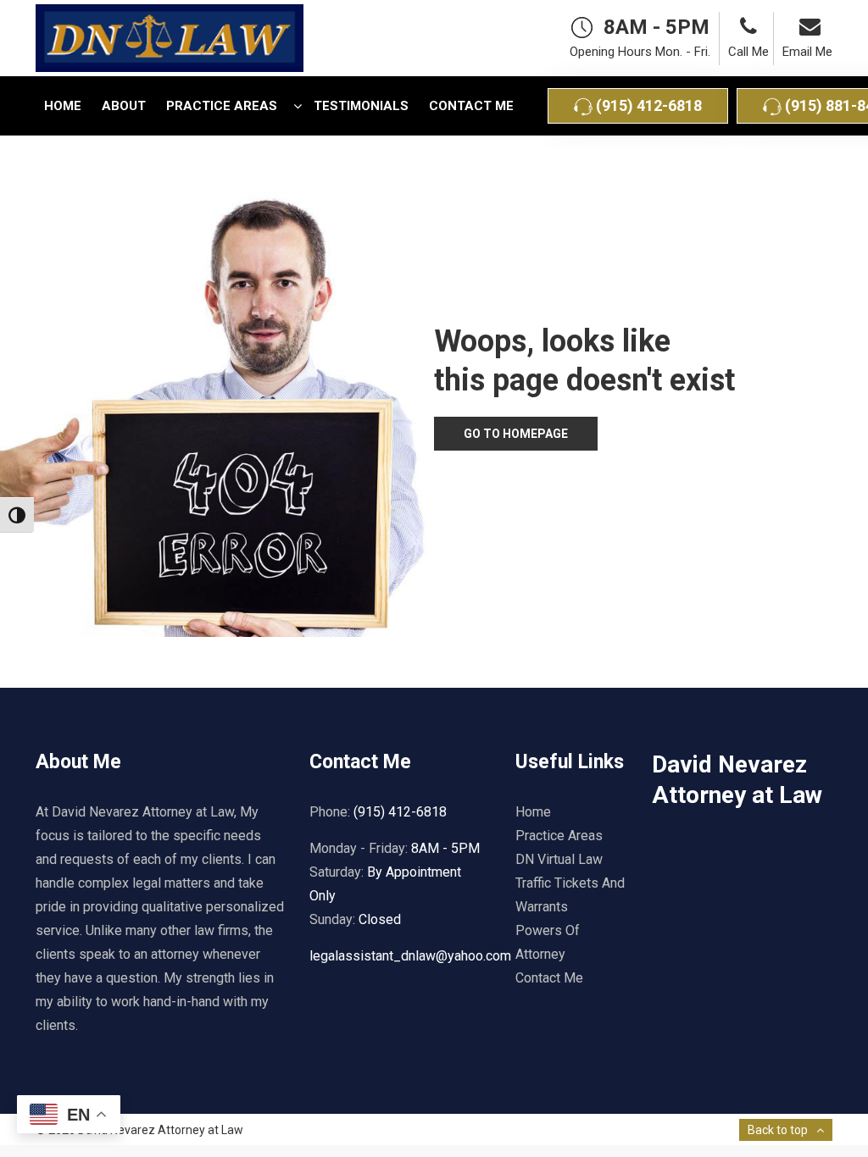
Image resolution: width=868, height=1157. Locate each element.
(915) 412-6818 (647, 105)
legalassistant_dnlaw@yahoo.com (410, 956)
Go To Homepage (516, 433)
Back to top (778, 1130)
